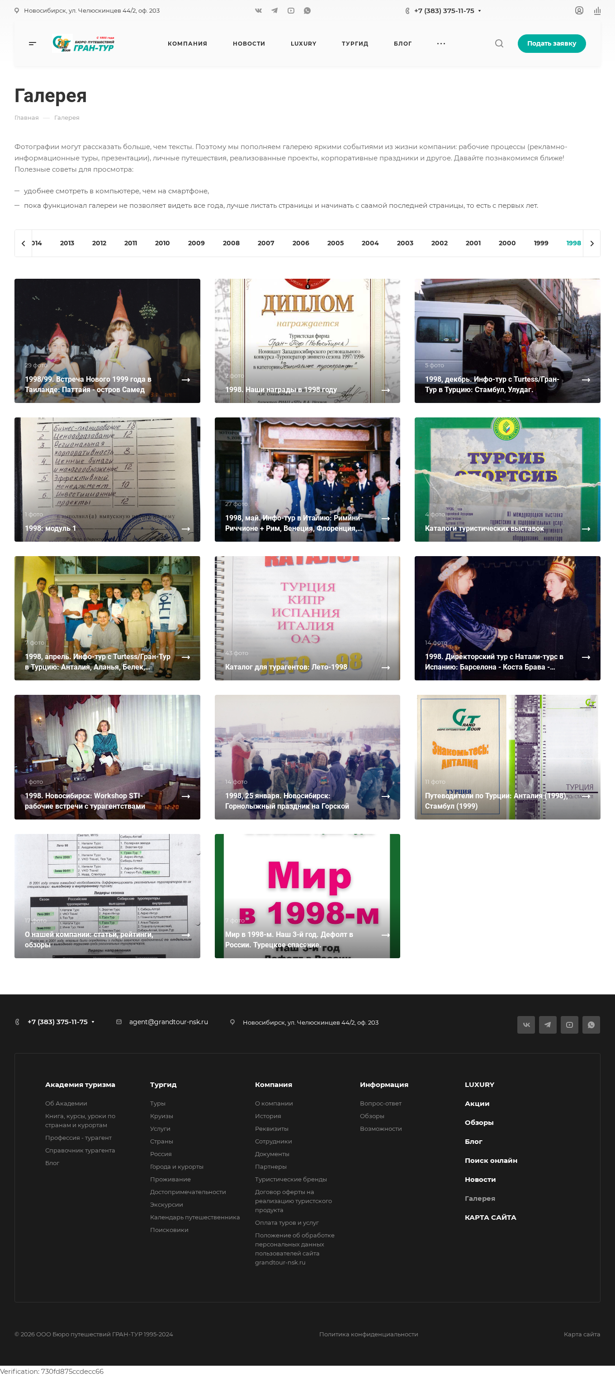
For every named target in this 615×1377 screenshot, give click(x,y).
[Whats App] (307, 10)
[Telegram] (274, 10)
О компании (274, 1103)
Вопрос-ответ (381, 1103)
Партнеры (271, 1166)
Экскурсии (166, 1204)
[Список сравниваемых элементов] (597, 10)
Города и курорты (176, 1166)
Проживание (170, 1179)
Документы (272, 1153)
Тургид (163, 1084)
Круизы (161, 1115)
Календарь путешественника (195, 1217)
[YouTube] (290, 10)
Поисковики (169, 1229)
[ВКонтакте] (258, 10)
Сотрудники (273, 1141)
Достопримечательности (188, 1191)
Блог (52, 1162)
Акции (477, 1103)
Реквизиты (272, 1128)
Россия (161, 1153)
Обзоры (372, 1115)
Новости (480, 1179)
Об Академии (66, 1103)
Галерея (480, 1198)
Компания (273, 1084)
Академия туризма (80, 1084)
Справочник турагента (80, 1150)
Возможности (381, 1128)
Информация (384, 1084)
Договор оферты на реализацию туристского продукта (293, 1200)
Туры (158, 1103)
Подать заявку (552, 43)
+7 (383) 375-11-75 (444, 10)
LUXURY (479, 1084)
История (268, 1115)
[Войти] (579, 10)
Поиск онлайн (491, 1160)
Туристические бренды (291, 1179)
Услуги (160, 1128)
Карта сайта (582, 1334)
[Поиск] (499, 43)
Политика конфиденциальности (368, 1334)
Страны (161, 1141)
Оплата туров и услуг (287, 1222)
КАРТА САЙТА (490, 1217)
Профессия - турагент (78, 1137)
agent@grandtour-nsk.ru (168, 1022)
